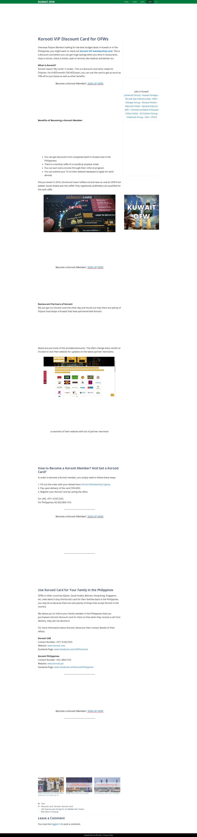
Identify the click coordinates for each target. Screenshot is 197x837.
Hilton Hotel (132, 113)
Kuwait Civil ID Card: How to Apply (77, 793)
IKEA (154, 98)
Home (126, 2)
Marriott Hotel (132, 106)
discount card (47, 806)
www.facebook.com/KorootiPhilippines (73, 667)
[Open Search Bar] (156, 2)
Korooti (57, 806)
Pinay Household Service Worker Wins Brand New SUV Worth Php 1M (50, 794)
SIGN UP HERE (95, 267)
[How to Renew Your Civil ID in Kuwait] (107, 784)
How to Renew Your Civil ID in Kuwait (106, 793)
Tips (149, 2)
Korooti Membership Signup (96, 484)
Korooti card (67, 806)
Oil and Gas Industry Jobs (138, 98)
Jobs (142, 2)
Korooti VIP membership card (96, 51)
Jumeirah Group (132, 95)
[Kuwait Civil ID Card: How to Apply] (79, 784)
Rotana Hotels (149, 102)
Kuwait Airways (150, 95)
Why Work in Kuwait (49, 812)
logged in (56, 824)
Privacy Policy (108, 835)
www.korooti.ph (55, 663)
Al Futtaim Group (148, 113)
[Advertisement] (98, 19)
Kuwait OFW (46, 1)
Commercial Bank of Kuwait (145, 109)
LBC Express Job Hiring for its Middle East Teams (62, 809)
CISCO (154, 117)
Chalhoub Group (134, 117)
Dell (147, 117)
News (135, 2)
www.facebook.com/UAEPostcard (71, 649)
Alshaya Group (132, 102)
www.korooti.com (56, 645)
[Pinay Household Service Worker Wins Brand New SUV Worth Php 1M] (51, 784)
